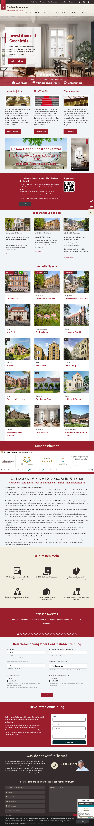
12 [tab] (48, 634)
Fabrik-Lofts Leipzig (16, 399)
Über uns (42, 2)
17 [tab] (62, 634)
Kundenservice (53, 2)
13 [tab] (51, 634)
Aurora (10, 365)
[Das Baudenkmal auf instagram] (84, 2)
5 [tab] (53, 75)
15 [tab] (57, 634)
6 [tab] (32, 634)
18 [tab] (65, 634)
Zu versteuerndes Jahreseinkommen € (18, 662)
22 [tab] (76, 634)
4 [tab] (50, 75)
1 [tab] (41, 75)
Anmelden (69, 742)
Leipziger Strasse (14, 298)
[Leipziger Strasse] (17, 281)
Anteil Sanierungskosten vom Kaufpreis (61, 649)
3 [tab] (47, 75)
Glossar (70, 2)
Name (54, 733)
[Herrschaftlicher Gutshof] (17, 415)
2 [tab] (44, 75)
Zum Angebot (16, 66)
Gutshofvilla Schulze (45, 298)
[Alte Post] (17, 315)
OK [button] (83, 821)
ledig (10, 678)
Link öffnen (25, 204)
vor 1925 (54, 678)
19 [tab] (68, 634)
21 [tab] (73, 634)
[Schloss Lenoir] (47, 315)
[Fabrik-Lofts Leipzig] (17, 382)
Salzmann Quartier (74, 332)
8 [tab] (37, 634)
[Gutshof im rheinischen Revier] (76, 415)
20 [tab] (70, 634)
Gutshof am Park (43, 399)
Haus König (70, 365)
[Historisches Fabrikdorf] (76, 281)
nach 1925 (54, 681)
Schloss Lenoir (42, 332)
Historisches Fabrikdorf (76, 298)
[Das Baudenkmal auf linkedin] (88, 2)
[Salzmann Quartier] (76, 315)
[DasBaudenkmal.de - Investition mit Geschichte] (11, 6)
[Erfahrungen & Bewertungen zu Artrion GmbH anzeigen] (85, 808)
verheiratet (12, 681)
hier (18, 734)
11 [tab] (46, 634)
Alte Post (11, 332)
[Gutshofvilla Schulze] (47, 281)
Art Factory (41, 365)
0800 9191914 (70, 764)
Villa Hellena (42, 432)
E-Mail (54, 716)
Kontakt (63, 2)
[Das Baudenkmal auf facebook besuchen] (79, 2)
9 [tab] (40, 634)
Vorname (55, 725)
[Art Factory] (47, 348)
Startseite (34, 2)
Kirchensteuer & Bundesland (58, 662)
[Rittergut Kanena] (76, 382)
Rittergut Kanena (73, 399)
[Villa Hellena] (47, 415)
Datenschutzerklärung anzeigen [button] (15, 823)
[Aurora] (17, 348)
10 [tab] (43, 634)
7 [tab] (35, 634)
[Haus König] (76, 348)
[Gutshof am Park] (47, 382)
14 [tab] (54, 634)
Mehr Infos (88, 470)
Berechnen (47, 695)
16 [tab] (59, 634)
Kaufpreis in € (11, 649)
